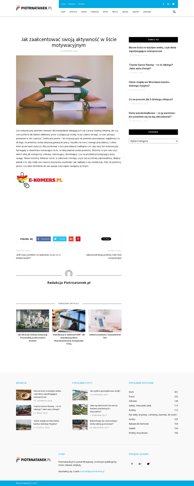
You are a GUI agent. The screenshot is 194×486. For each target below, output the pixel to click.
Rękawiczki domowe (139, 423)
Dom (63, 12)
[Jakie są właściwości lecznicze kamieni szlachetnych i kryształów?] (80, 409)
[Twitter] (173, 4)
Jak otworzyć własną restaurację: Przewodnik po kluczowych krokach (33, 338)
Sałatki (132, 428)
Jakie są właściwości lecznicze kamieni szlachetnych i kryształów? (104, 408)
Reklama (72, 4)
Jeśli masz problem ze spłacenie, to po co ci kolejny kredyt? (38, 256)
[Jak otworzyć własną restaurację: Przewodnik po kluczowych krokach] (32, 320)
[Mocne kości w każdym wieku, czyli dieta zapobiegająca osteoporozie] (23, 395)
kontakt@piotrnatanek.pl (92, 471)
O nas (63, 4)
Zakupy (135, 12)
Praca (115, 12)
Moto (105, 12)
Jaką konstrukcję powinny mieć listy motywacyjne (104, 256)
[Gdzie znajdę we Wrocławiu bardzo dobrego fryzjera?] (23, 425)
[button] (174, 12)
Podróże (95, 12)
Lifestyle (73, 12)
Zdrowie (147, 12)
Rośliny (132, 410)
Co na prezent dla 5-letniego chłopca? (151, 99)
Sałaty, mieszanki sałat (140, 405)
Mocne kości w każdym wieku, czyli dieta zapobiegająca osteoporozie (47, 394)
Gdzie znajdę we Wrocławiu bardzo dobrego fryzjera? (46, 422)
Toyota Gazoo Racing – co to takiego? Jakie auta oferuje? (47, 408)
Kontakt (81, 4)
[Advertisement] (97, 26)
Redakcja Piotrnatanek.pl (68, 282)
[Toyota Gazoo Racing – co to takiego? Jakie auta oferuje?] (23, 410)
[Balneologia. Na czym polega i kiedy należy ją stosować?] (80, 425)
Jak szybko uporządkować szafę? (105, 391)
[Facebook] (163, 4)
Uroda (125, 12)
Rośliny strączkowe (138, 432)
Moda (84, 12)
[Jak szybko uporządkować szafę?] (80, 395)
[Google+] (168, 4)
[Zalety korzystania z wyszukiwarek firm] (105, 320)
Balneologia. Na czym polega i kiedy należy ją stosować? (103, 422)
